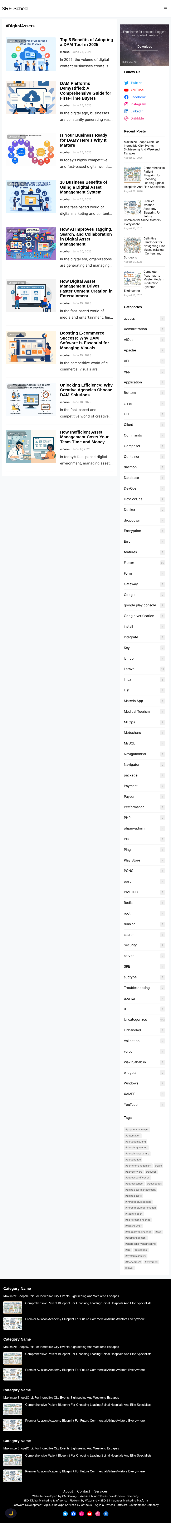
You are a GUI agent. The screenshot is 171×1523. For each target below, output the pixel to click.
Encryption (132, 531)
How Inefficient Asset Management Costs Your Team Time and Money (84, 437)
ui (125, 1009)
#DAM (158, 1165)
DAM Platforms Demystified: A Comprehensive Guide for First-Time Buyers (85, 91)
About (68, 1491)
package (130, 775)
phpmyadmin (134, 828)
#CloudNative (133, 1159)
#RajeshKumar (133, 1225)
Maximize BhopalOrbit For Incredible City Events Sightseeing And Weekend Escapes (142, 147)
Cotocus (86, 1504)
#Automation (132, 1135)
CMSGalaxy (69, 1496)
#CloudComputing (135, 1141)
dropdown (132, 520)
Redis (128, 903)
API (126, 361)
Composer (132, 446)
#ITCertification (133, 1213)
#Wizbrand (151, 1261)
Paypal (129, 796)
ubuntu (130, 998)
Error (128, 541)
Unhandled (132, 1030)
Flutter (129, 563)
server (129, 956)
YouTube (130, 1104)
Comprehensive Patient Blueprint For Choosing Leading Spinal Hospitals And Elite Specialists (144, 177)
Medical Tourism (137, 711)
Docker (129, 510)
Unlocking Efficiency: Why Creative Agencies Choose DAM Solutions (86, 390)
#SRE (128, 1249)
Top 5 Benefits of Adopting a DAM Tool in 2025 (86, 42)
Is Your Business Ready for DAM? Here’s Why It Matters (83, 140)
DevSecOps (133, 499)
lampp (129, 658)
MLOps (129, 722)
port (127, 881)
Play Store (132, 860)
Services (101, 1491)
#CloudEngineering (136, 1147)
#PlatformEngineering (137, 1219)
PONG (128, 871)
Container (131, 456)
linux (127, 679)
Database (131, 478)
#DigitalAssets (133, 1195)
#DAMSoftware (133, 1171)
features (130, 552)
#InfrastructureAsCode (138, 1201)
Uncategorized (16, 41)
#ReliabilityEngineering (138, 1231)
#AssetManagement (136, 1129)
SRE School (15, 8)
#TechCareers (133, 1261)
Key (127, 648)
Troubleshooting (137, 988)
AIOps (128, 339)
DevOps (130, 488)
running (130, 924)
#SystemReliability (135, 1255)
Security (130, 945)
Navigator (132, 764)
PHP (127, 818)
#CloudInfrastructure (137, 1153)
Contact (83, 1491)
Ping (127, 849)
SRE (127, 966)
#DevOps (151, 1171)
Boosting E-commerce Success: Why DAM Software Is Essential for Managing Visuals (84, 340)
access (129, 318)
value (128, 1051)
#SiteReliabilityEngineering (140, 1243)
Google (129, 595)
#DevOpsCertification (137, 1177)
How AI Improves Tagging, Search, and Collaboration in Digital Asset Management (86, 236)
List (127, 690)
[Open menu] (165, 8)
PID (126, 839)
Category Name (17, 1288)
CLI (126, 414)
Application (133, 382)
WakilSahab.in (135, 1062)
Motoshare (132, 732)
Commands (133, 435)
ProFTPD (131, 892)
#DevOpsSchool (134, 1183)
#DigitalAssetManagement (140, 1189)
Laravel (129, 669)
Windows (131, 1083)
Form (128, 573)
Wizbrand (91, 1500)
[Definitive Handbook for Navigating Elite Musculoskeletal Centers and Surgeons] (132, 245)
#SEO (158, 1231)
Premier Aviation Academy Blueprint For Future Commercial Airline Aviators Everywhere (85, 1319)
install (128, 626)
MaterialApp (133, 701)
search (129, 935)
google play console (140, 605)
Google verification (139, 616)
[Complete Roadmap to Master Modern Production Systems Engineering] (132, 278)
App (127, 371)
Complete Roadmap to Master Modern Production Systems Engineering (144, 281)
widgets (130, 1072)
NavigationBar (135, 754)
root (127, 913)
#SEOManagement (135, 1237)
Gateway (131, 584)
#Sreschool (141, 1249)
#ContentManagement (138, 1165)
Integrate (131, 637)
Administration (135, 329)
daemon (130, 467)
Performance (134, 807)
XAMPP (129, 1094)
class (128, 403)
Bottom (130, 393)
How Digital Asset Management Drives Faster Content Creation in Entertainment (86, 288)
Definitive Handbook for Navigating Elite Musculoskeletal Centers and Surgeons (144, 248)
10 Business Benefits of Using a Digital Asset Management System (83, 187)
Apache (130, 350)
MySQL (129, 743)
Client (128, 424)
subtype (130, 977)
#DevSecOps (154, 1183)
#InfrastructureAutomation (140, 1207)
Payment (131, 786)
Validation (132, 1041)
